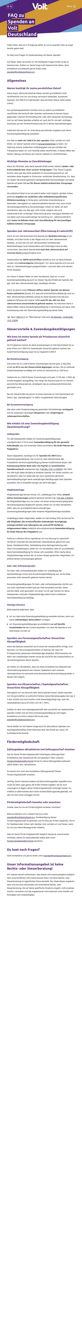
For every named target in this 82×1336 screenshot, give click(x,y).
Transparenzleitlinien (46, 144)
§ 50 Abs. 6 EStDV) (65, 498)
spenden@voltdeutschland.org (21, 72)
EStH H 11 (20, 317)
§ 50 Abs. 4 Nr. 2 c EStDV (51, 469)
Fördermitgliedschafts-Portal (20, 761)
